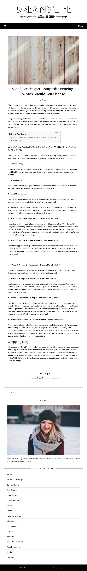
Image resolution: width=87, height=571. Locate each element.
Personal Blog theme (60, 568)
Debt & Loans (12, 490)
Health (9, 511)
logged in (40, 378)
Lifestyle (10, 531)
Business (10, 475)
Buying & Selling (13, 485)
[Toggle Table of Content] (55, 134)
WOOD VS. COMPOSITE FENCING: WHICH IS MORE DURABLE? (34, 138)
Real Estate (11, 536)
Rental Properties (13, 547)
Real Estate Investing (15, 542)
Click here (65, 458)
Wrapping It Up (16, 140)
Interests (10, 521)
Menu (80, 26)
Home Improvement (14, 516)
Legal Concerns (12, 526)
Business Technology (15, 480)
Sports (9, 552)
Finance (10, 506)
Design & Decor (13, 495)
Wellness (10, 557)
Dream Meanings (13, 500)
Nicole (44, 100)
